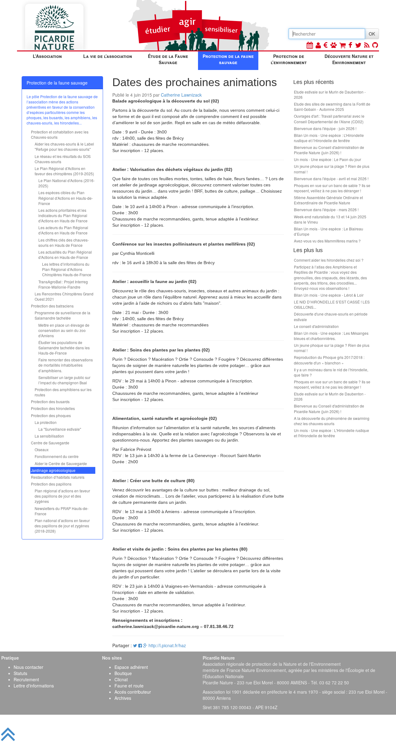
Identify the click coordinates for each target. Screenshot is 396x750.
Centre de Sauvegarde (50, 442)
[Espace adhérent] (318, 45)
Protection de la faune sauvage (228, 59)
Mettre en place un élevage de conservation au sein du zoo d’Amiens (63, 330)
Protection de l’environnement (289, 59)
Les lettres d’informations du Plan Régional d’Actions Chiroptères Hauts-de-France (66, 269)
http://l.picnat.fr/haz (167, 645)
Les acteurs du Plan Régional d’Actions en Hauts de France (63, 230)
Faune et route (129, 685)
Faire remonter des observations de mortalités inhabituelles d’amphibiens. (65, 365)
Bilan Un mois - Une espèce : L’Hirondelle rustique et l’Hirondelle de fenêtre (329, 138)
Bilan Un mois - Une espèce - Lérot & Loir (329, 295)
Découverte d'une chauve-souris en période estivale (331, 316)
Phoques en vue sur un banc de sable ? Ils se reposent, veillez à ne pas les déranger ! (332, 188)
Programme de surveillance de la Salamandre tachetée (62, 315)
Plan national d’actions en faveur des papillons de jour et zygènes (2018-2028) (62, 526)
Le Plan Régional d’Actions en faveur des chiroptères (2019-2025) (64, 171)
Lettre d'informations (34, 685)
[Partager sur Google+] (145, 645)
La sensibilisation (49, 435)
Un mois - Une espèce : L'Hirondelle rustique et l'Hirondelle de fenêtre (331, 433)
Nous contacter (28, 667)
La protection (46, 422)
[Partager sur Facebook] (140, 645)
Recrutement (26, 679)
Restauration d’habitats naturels (57, 477)
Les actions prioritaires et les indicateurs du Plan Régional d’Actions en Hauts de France (63, 215)
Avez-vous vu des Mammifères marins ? (327, 240)
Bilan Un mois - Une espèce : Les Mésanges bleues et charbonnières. (331, 335)
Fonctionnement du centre (57, 456)
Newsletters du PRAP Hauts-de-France (61, 511)
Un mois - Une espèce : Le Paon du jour (327, 159)
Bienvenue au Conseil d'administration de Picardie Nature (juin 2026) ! (329, 150)
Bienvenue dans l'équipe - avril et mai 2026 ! (331, 178)
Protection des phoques (51, 415)
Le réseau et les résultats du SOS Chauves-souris (63, 159)
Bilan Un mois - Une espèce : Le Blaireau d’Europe (328, 231)
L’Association (47, 56)
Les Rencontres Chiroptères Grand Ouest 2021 (64, 296)
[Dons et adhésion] (326, 45)
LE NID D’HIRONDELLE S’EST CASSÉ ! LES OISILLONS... (332, 304)
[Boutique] (342, 45)
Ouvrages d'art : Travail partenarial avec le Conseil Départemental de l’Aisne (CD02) (329, 118)
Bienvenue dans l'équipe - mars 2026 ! (326, 209)
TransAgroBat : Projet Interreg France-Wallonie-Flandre (63, 284)
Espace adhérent (131, 667)
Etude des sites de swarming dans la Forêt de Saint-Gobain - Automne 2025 (332, 106)
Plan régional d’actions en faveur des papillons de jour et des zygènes (62, 496)
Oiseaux (42, 449)
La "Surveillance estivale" (59, 429)
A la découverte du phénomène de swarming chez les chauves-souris (331, 421)
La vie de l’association (107, 56)
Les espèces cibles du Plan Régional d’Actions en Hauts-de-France (65, 198)
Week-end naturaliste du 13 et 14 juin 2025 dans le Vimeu (330, 219)
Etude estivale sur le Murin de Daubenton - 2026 (330, 94)
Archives (122, 698)
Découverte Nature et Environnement (349, 59)
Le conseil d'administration (316, 326)
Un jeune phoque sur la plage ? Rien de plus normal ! (331, 169)
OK (372, 34)
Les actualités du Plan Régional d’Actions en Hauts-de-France (65, 254)
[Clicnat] (333, 45)
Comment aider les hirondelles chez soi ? (329, 260)
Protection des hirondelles (53, 408)
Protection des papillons (51, 483)
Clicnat (121, 679)
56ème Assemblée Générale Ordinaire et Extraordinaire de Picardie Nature (328, 200)
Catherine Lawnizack (181, 95)
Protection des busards (50, 401)
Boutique (123, 673)
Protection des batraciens (52, 305)
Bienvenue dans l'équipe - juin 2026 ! (325, 128)
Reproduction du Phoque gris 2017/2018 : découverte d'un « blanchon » (329, 360)
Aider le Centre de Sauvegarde (61, 463)
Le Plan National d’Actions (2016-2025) (66, 183)
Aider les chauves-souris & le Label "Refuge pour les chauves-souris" (64, 146)
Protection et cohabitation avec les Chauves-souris (59, 134)
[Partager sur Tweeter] (135, 645)
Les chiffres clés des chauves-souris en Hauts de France (63, 242)
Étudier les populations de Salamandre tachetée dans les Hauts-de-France (64, 347)
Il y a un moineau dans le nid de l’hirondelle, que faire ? (331, 372)
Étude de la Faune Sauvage (168, 59)
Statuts (20, 673)
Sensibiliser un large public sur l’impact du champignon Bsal (64, 380)
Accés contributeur (132, 692)
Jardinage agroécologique (53, 470)
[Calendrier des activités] (310, 45)
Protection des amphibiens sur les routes (63, 392)
